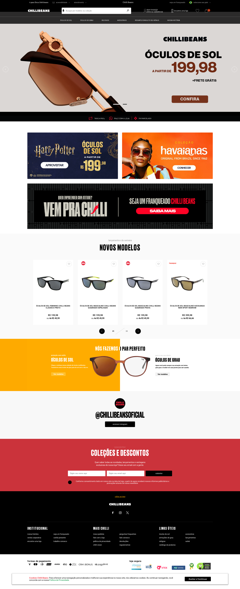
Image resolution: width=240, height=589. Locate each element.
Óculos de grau (86, 20)
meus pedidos (98, 534)
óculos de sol (164, 534)
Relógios (105, 20)
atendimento (79, 2)
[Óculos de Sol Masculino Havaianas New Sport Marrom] (187, 283)
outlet (187, 541)
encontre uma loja (34, 541)
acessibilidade (61, 2)
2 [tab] (124, 104)
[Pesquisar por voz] (63, 11)
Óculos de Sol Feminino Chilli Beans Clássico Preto (53, 307)
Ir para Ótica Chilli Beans (38, 2)
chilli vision (97, 545)
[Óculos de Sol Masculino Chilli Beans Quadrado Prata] (143, 283)
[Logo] (40, 10)
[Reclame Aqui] (191, 569)
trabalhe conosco (60, 541)
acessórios (189, 534)
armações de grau (166, 538)
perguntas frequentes (127, 534)
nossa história (32, 534)
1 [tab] (116, 104)
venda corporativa (34, 538)
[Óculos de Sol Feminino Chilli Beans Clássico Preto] (53, 283)
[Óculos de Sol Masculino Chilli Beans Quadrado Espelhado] (98, 283)
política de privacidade (101, 541)
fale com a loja (99, 538)
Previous (5, 69)
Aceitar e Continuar (198, 579)
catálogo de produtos (167, 545)
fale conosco (124, 538)
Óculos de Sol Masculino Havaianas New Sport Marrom (187, 307)
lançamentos (190, 538)
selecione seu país (200, 2)
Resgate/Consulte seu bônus (147, 20)
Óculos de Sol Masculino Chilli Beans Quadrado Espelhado (98, 307)
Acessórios (122, 20)
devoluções (123, 541)
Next (234, 69)
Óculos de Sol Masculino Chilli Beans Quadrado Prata (143, 307)
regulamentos (124, 545)
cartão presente (59, 538)
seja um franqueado (177, 2)
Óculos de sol (66, 20)
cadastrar (158, 473)
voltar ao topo (120, 497)
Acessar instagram (120, 424)
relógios (162, 541)
